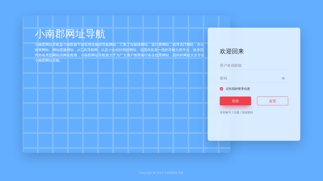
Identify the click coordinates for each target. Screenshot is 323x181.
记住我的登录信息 (238, 88)
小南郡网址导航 (173, 172)
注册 (236, 112)
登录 (235, 101)
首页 (272, 101)
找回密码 (247, 112)
